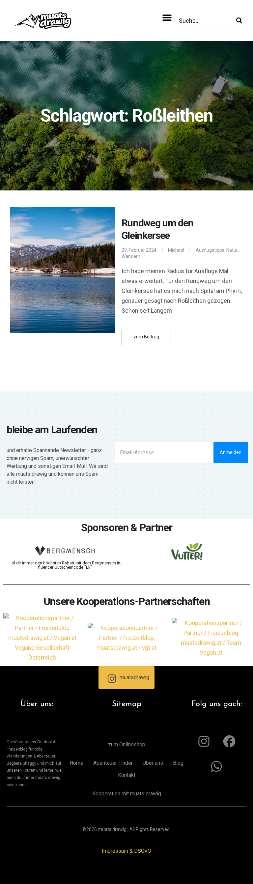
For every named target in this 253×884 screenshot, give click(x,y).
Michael (176, 250)
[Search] (239, 20)
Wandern (131, 256)
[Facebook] (229, 741)
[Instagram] (203, 741)
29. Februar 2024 (139, 250)
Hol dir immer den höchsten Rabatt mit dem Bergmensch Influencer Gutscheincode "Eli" (65, 565)
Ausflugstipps (210, 250)
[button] (167, 17)
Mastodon (9, 874)
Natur (232, 250)
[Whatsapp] (216, 766)
